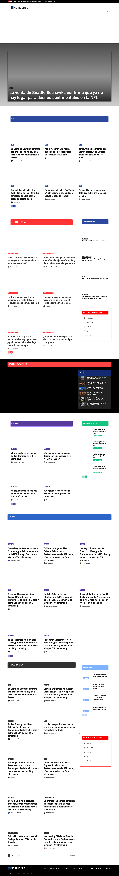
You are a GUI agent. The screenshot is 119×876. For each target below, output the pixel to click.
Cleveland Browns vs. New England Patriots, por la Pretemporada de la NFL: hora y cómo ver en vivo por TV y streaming (23, 600)
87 (23, 855)
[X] (84, 331)
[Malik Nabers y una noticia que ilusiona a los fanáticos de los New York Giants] (59, 135)
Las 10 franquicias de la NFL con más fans (95, 278)
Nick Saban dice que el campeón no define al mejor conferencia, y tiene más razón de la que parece (59, 260)
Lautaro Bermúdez (86, 161)
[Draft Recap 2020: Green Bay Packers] (95, 233)
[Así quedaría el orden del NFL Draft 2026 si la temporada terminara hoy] (95, 288)
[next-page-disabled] (86, 715)
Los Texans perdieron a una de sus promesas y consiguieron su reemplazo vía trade (59, 727)
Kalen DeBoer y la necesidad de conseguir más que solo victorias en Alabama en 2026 (24, 260)
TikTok (89, 326)
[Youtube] (84, 335)
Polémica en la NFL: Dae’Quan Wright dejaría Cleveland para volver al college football (59, 193)
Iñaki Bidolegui (85, 199)
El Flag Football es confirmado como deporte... (98, 686)
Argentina (85, 678)
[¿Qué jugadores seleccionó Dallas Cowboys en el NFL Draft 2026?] (25, 439)
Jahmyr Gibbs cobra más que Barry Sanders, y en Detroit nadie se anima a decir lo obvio (92, 153)
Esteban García (18, 161)
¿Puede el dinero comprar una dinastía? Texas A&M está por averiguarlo (58, 339)
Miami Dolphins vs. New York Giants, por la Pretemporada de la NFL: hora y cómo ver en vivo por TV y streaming (23, 644)
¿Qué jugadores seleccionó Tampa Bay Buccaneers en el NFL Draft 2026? (58, 456)
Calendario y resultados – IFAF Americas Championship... (100, 697)
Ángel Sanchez (50, 462)
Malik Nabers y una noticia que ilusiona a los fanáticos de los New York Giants (58, 151)
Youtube (89, 335)
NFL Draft (85, 238)
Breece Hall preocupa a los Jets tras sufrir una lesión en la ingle (92, 193)
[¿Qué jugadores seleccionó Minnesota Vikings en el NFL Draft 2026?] (58, 477)
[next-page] (14, 206)
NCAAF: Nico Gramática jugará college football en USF (94, 259)
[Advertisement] (59, 26)
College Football (12, 253)
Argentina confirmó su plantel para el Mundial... (100, 675)
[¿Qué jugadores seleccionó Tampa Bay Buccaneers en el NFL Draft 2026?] (58, 439)
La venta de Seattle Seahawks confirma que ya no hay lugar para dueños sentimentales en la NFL (56, 95)
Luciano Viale (51, 158)
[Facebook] (84, 318)
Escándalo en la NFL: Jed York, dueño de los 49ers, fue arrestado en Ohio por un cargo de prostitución (25, 194)
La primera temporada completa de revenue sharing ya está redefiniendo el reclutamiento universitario (59, 805)
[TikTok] (84, 327)
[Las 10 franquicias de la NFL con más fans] (95, 270)
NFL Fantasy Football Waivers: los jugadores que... (99, 431)
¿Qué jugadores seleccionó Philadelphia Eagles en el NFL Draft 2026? (24, 493)
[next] (65, 1)
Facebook (90, 318)
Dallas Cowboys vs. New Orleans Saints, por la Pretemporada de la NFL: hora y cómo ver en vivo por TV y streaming (59, 554)
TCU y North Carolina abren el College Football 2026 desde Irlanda (22, 839)
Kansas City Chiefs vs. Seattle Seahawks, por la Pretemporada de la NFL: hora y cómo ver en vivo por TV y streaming (95, 598)
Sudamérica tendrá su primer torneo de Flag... (100, 708)
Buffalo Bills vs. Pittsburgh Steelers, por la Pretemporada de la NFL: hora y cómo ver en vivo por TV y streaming (58, 598)
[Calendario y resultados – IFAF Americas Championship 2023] (87, 697)
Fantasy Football (97, 435)
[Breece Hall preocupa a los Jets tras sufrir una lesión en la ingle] (93, 176)
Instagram (90, 322)
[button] (107, 11)
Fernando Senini (15, 560)
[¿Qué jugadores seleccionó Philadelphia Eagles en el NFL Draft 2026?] (25, 477)
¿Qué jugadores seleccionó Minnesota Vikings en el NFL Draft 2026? (58, 493)
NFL (11, 88)
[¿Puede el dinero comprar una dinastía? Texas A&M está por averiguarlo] (59, 321)
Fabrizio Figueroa (51, 606)
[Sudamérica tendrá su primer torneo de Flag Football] (87, 708)
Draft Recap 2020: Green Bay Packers (94, 241)
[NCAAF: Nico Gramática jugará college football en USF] (95, 251)
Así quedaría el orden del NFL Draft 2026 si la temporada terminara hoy (94, 297)
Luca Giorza (17, 500)
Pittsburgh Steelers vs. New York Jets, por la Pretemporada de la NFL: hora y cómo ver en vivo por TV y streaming (59, 644)
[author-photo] (12, 161)
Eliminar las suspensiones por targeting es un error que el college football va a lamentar (57, 300)
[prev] (62, 1)
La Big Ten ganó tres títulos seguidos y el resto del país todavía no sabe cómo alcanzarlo (23, 300)
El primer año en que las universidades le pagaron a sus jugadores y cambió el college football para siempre (23, 341)
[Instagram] (84, 322)
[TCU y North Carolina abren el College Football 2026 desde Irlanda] (23, 826)
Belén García (13, 267)
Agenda (11, 544)
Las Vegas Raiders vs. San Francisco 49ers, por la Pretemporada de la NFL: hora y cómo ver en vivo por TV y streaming (95, 554)
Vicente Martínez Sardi (52, 267)
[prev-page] (12, 206)
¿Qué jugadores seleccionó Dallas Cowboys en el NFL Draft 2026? (24, 456)
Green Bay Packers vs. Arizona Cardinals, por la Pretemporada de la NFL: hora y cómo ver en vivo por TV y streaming (23, 553)
